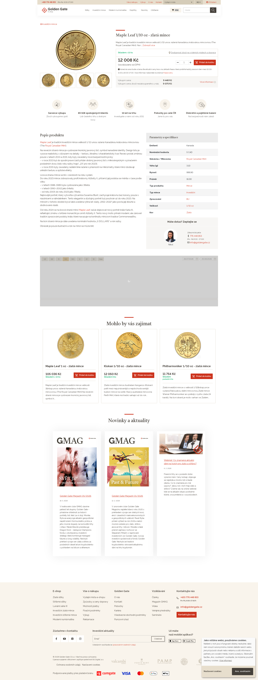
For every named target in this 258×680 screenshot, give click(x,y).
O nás (150, 2)
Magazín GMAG (160, 601)
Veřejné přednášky (161, 610)
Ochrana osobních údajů (68, 664)
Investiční (191, 192)
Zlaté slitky (58, 597)
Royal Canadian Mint (55, 145)
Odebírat (158, 639)
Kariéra (117, 610)
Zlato (189, 212)
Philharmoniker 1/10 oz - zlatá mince (187, 366)
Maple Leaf (45, 142)
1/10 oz (190, 206)
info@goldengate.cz (200, 242)
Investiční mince (99, 10)
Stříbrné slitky (59, 601)
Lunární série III (60, 606)
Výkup (143, 2)
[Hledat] (213, 10)
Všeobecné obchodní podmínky (130, 615)
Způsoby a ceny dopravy (95, 601)
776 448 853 (196, 236)
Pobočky (118, 606)
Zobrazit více (148, 45)
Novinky (144, 10)
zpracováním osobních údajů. (124, 645)
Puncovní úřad (121, 619)
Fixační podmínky (91, 610)
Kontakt (159, 2)
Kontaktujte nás (186, 614)
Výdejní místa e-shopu (94, 597)
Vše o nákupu (132, 2)
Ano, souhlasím (242, 671)
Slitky (87, 10)
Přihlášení (212, 2)
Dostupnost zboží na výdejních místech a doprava (193, 52)
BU (188, 199)
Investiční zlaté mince (63, 610)
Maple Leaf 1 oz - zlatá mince (65, 366)
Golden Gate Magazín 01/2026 (127, 496)
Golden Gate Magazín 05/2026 (75, 496)
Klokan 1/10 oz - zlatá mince (122, 366)
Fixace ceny (168, 73)
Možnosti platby (91, 606)
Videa (155, 606)
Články (155, 597)
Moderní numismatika (117, 10)
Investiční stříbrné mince (65, 615)
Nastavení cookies (212, 671)
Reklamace (88, 619)
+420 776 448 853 (49, 2)
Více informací (207, 82)
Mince (189, 186)
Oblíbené (154, 10)
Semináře (156, 615)
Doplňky (133, 10)
